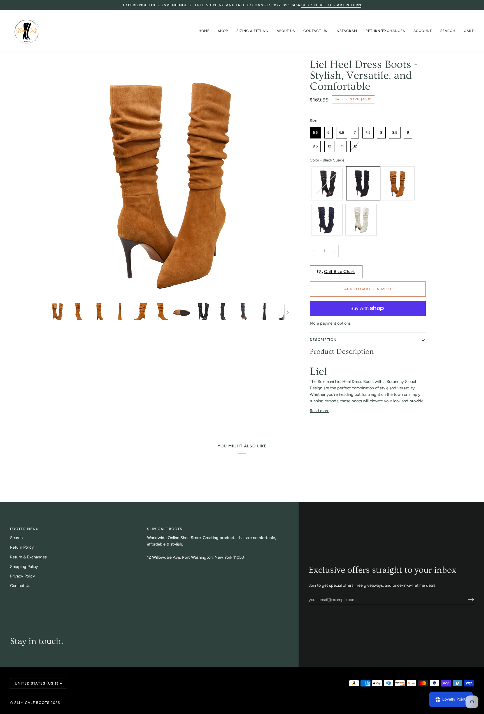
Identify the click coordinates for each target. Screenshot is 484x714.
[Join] (466, 599)
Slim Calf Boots (32, 703)
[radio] (315, 132)
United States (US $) (37, 683)
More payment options (330, 323)
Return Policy (22, 547)
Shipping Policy (24, 566)
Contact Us (20, 585)
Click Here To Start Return (331, 5)
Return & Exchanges (28, 557)
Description (323, 340)
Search (16, 537)
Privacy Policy (22, 576)
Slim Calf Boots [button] (164, 529)
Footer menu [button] (24, 529)
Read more (319, 410)
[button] (223, 31)
